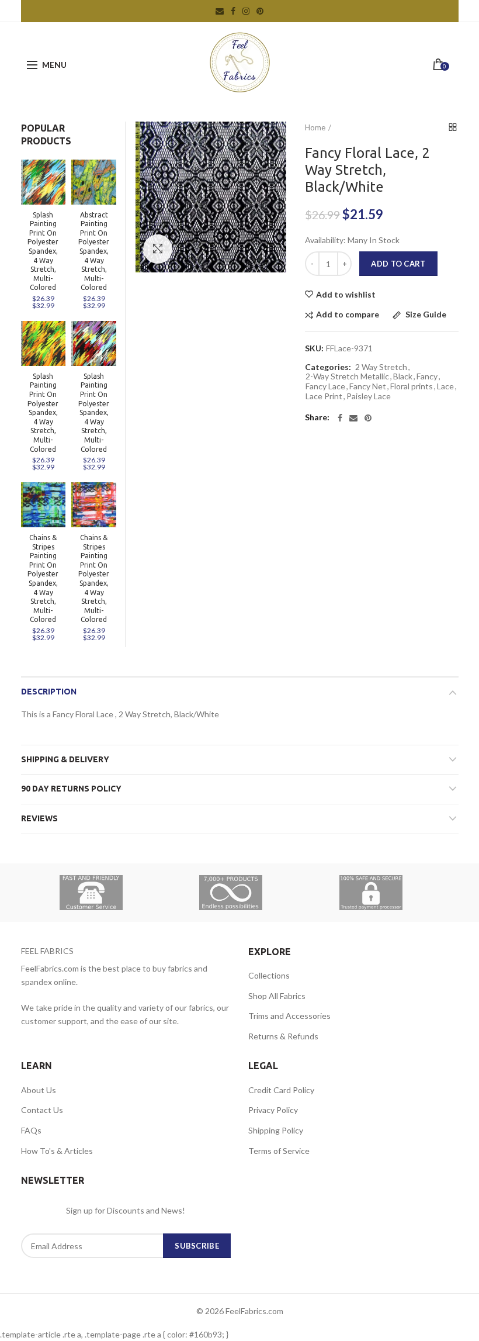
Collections (269, 975)
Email (219, 11)
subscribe (197, 1245)
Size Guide (425, 314)
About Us (38, 1090)
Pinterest (260, 11)
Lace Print (324, 396)
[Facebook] (340, 418)
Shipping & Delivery (65, 759)
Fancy (427, 376)
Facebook (233, 11)
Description (49, 691)
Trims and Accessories (289, 1016)
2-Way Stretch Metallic (347, 376)
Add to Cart (398, 263)
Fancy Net (367, 386)
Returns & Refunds (283, 1036)
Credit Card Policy (281, 1090)
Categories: (328, 367)
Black (402, 376)
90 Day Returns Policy (71, 788)
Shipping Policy (275, 1130)
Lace (445, 386)
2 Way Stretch (381, 367)
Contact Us (42, 1110)
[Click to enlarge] (157, 249)
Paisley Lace (368, 396)
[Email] (353, 418)
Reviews (39, 818)
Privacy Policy (273, 1110)
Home (315, 127)
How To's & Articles (57, 1151)
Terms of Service (279, 1151)
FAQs (31, 1130)
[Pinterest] (368, 418)
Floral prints (411, 386)
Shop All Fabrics (277, 996)
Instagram (246, 11)
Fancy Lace (325, 386)
